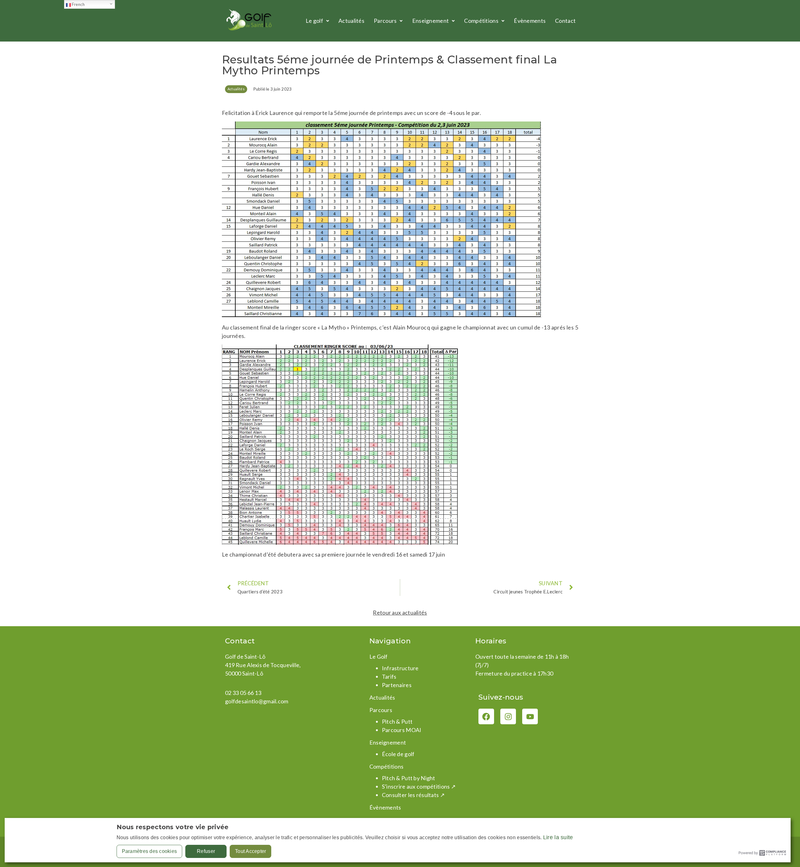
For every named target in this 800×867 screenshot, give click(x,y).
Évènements (530, 20)
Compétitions (481, 20)
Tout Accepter (250, 851)
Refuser (206, 851)
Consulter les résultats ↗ (413, 794)
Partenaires (397, 684)
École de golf (398, 754)
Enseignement (430, 20)
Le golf (314, 20)
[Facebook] (486, 716)
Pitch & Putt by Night (408, 778)
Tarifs (389, 676)
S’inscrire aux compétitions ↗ (419, 786)
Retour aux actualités (400, 612)
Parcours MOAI (402, 729)
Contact (565, 20)
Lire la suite (558, 837)
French (78, 4)
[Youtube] (530, 716)
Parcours (385, 20)
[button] (317, 21)
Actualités (351, 20)
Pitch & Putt (397, 721)
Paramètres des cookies (149, 851)
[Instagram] (508, 716)
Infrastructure (400, 668)
